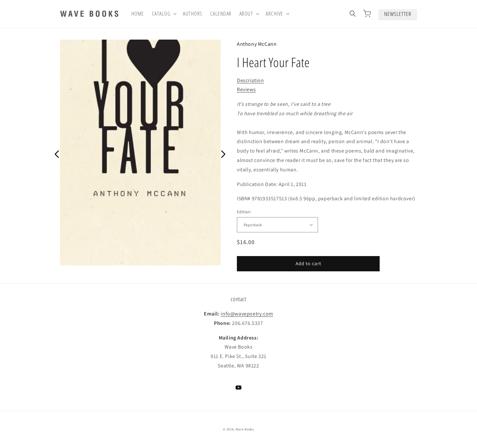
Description (250, 80)
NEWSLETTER (397, 14)
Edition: (244, 212)
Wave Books (245, 429)
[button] (163, 13)
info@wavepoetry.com (247, 313)
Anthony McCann (256, 44)
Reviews (246, 89)
